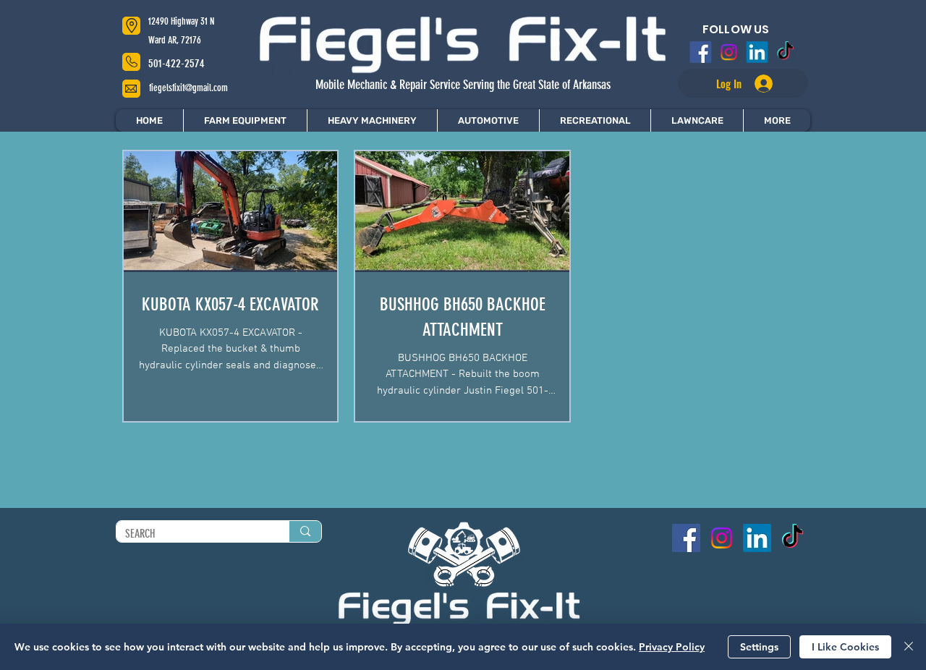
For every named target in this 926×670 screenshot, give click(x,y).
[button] (776, 120)
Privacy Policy (672, 646)
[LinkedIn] (756, 52)
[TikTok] (783, 52)
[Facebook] (704, 52)
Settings (759, 646)
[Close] (908, 646)
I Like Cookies (845, 646)
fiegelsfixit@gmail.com (188, 88)
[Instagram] (730, 52)
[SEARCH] (305, 531)
